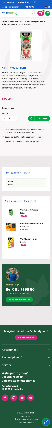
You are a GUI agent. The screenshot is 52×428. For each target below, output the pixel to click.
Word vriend (24, 337)
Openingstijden (12, 7)
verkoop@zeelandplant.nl (18, 380)
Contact (32, 7)
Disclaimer (26, 416)
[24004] (39, 118)
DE (49, 7)
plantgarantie (21, 129)
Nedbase (30, 422)
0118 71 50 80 (14, 377)
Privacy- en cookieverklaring (26, 419)
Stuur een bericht (18, 299)
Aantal (5, 113)
